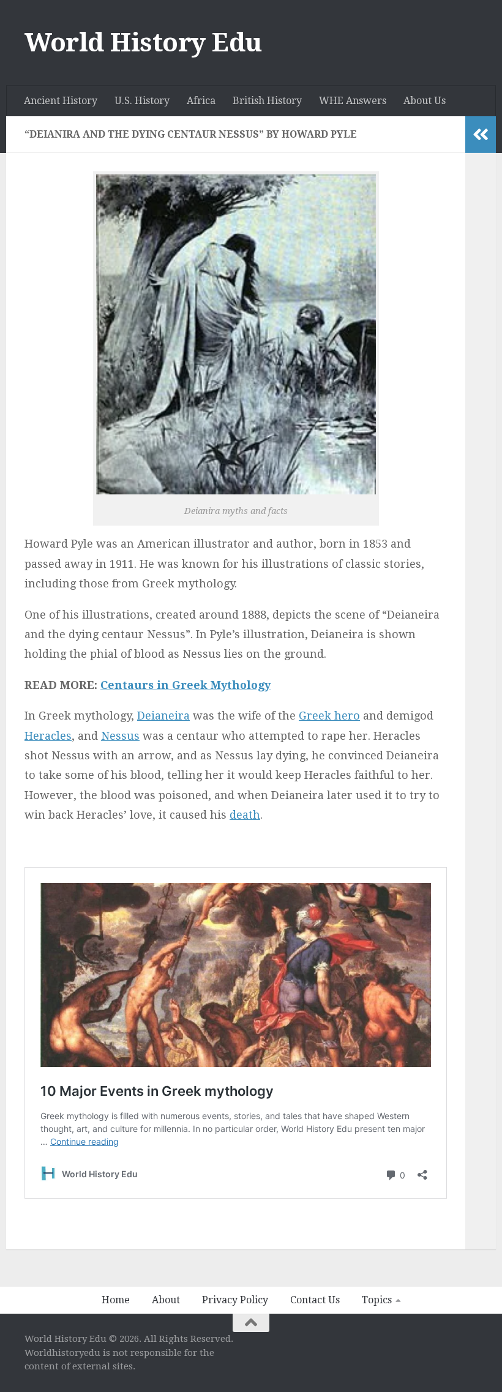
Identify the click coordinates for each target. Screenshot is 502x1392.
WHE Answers (352, 100)
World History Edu (143, 43)
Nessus (120, 735)
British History (267, 100)
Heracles (48, 735)
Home (116, 1300)
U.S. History (142, 100)
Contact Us (315, 1300)
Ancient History (60, 100)
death (245, 814)
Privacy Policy (235, 1300)
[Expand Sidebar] (480, 134)
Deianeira (163, 715)
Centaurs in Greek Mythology (185, 685)
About (166, 1300)
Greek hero (329, 715)
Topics (377, 1300)
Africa (201, 100)
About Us (424, 100)
